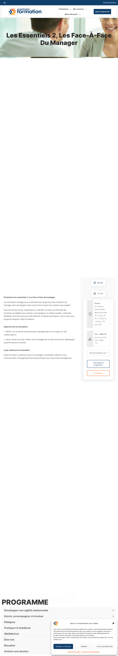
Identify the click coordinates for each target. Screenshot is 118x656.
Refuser (84, 646)
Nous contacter (102, 12)
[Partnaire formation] (27, 11)
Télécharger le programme (98, 364)
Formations (63, 9)
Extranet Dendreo (109, 2)
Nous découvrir (71, 14)
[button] (113, 623)
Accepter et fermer (63, 646)
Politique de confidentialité (90, 652)
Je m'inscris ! (98, 373)
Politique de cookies (74, 652)
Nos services (78, 9)
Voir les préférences (105, 646)
